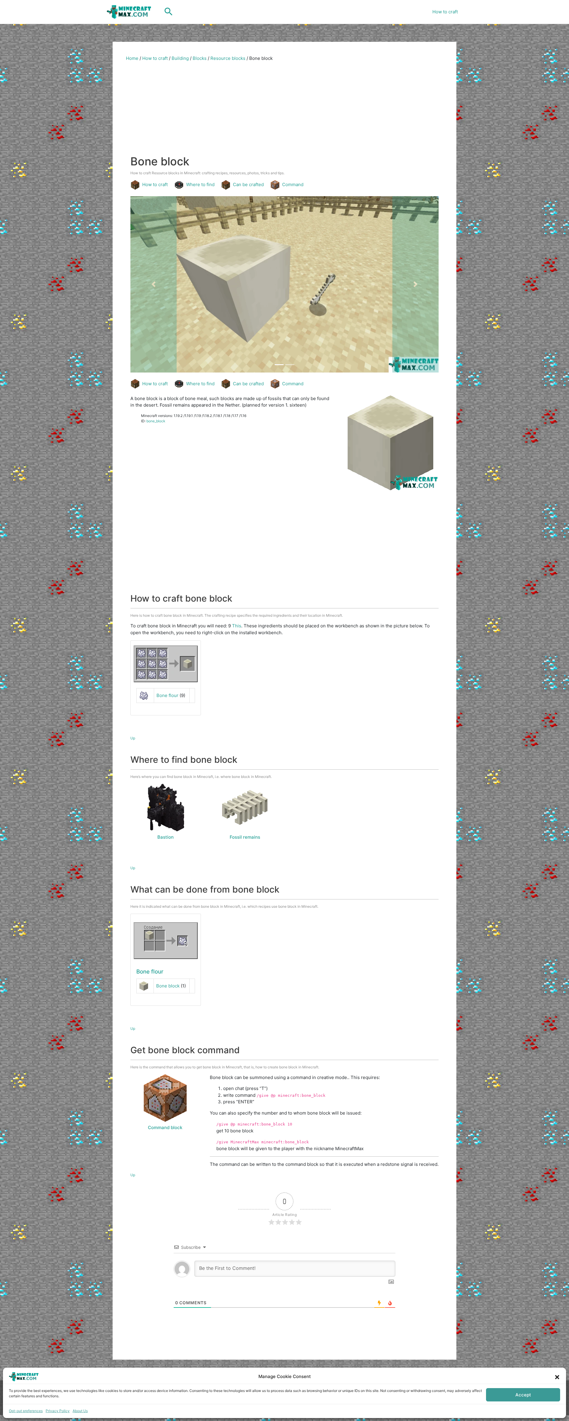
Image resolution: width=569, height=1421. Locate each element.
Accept (523, 1395)
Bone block (168, 986)
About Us (80, 1411)
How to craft (445, 12)
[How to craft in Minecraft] (166, 940)
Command (292, 184)
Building (180, 58)
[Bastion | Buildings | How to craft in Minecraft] (165, 807)
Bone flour (167, 695)
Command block (165, 1127)
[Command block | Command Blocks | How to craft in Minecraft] (165, 1098)
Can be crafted (248, 184)
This (236, 626)
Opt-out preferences (26, 1411)
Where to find (200, 184)
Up (132, 738)
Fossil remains (245, 837)
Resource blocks (227, 58)
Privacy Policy (58, 1411)
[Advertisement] (284, 110)
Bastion (165, 837)
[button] (557, 1377)
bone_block (155, 421)
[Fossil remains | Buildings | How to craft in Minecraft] (244, 807)
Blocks (200, 58)
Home (132, 58)
